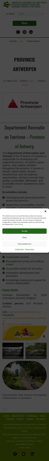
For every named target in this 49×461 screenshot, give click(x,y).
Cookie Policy (18, 224)
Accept (24, 231)
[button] (45, 211)
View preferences (24, 244)
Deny (24, 237)
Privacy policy (29, 249)
